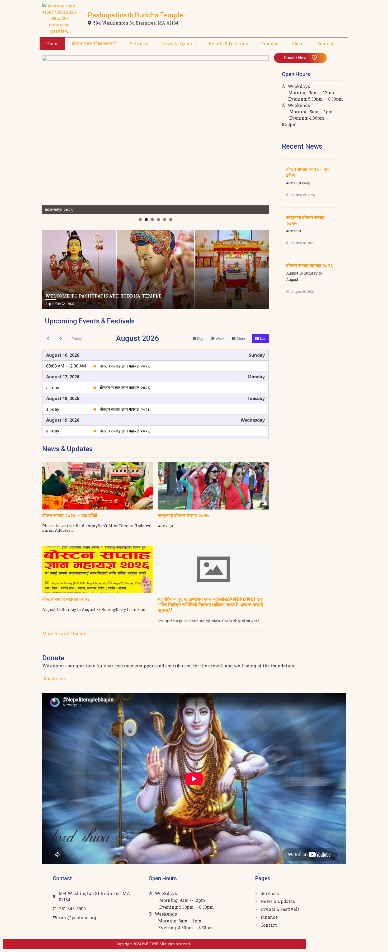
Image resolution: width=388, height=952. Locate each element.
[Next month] (61, 338)
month (242, 338)
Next (262, 133)
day (200, 338)
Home (52, 43)
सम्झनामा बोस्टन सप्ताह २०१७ (183, 515)
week (220, 338)
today (77, 338)
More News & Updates (65, 633)
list (263, 338)
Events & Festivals (228, 43)
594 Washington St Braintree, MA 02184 (94, 896)
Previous (49, 133)
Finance (269, 43)
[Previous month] (48, 338)
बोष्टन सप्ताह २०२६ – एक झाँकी (69, 515)
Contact (325, 43)
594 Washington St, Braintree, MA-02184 (135, 23)
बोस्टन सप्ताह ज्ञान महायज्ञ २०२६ (125, 366)
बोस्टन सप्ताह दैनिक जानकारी (94, 43)
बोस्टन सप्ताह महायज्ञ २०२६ (66, 599)
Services (139, 43)
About (297, 43)
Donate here (55, 678)
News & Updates (178, 43)
